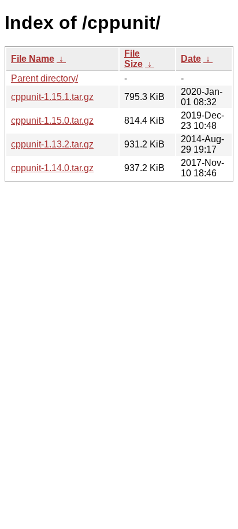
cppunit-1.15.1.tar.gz (52, 97)
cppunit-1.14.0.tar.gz (52, 168)
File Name (32, 59)
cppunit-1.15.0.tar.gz (52, 120)
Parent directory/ (44, 78)
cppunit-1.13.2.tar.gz (52, 144)
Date (191, 59)
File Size (133, 59)
